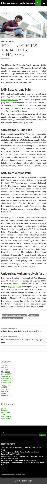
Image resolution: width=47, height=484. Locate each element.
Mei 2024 (4, 391)
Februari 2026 (6, 374)
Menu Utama (44, 3)
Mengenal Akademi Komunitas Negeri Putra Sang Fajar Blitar (21, 340)
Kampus (4, 410)
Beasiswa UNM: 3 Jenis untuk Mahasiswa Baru (18, 460)
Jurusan (4, 408)
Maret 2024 (5, 393)
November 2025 (7, 381)
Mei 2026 (4, 368)
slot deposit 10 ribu (9, 99)
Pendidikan (5, 412)
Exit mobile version (23, 481)
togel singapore (14, 286)
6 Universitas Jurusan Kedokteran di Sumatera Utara (20, 329)
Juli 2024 (4, 387)
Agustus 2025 (6, 385)
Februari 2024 (6, 396)
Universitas (34, 315)
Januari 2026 (6, 376)
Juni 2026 (5, 365)
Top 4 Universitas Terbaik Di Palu (15, 315)
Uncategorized (7, 41)
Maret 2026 (5, 372)
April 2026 (5, 370)
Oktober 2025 (6, 383)
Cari (2, 432)
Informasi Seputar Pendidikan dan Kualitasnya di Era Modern (18, 3)
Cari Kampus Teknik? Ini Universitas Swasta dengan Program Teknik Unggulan (20, 453)
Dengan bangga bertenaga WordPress (13, 474)
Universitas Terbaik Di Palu (13, 318)
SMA (3, 414)
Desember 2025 (7, 378)
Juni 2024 (5, 389)
